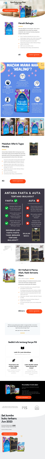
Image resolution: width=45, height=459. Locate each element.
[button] (2, 127)
